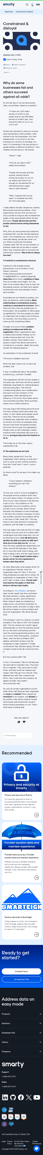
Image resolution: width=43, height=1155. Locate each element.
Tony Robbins (20, 591)
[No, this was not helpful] (24, 722)
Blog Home (9, 12)
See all (6, 72)
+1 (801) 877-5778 (8, 1076)
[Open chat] (36, 1148)
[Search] (27, 4)
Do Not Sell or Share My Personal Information (21, 1143)
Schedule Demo (21, 971)
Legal (4, 1141)
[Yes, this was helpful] (19, 722)
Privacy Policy (10, 1142)
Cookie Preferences (37, 1142)
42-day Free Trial (21, 979)
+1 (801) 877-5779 (8, 1086)
